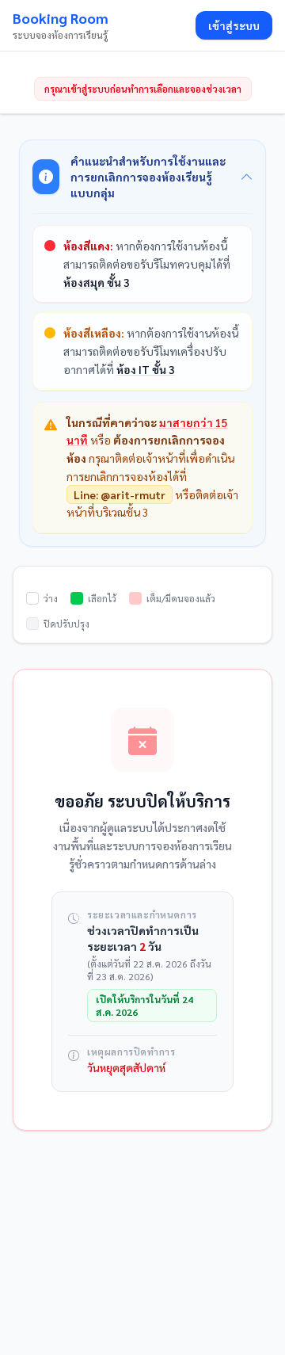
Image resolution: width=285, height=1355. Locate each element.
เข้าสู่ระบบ (234, 25)
